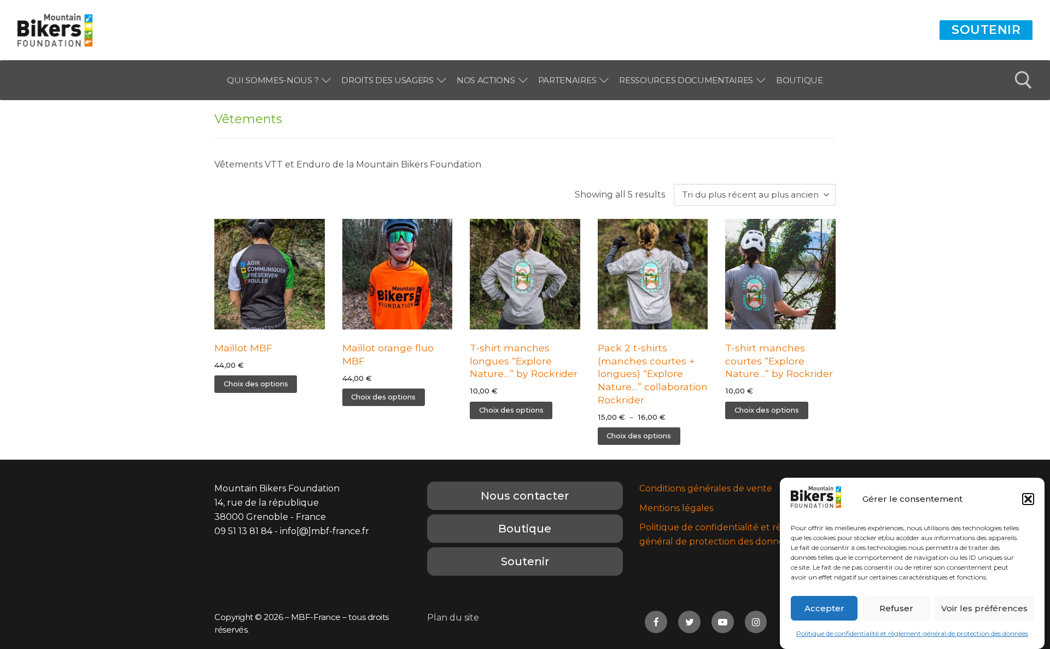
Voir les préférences (984, 608)
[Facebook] (656, 622)
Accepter (824, 608)
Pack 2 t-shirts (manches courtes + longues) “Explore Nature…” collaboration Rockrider (653, 373)
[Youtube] (722, 622)
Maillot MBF (243, 348)
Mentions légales (676, 508)
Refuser (896, 608)
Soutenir (986, 29)
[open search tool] (1023, 80)
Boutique (524, 528)
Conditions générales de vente (705, 488)
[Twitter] (689, 622)
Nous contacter (525, 495)
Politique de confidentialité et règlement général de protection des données (912, 633)
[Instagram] (756, 622)
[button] (1028, 499)
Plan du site (453, 617)
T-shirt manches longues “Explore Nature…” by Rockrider (524, 361)
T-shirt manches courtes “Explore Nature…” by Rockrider (779, 361)
